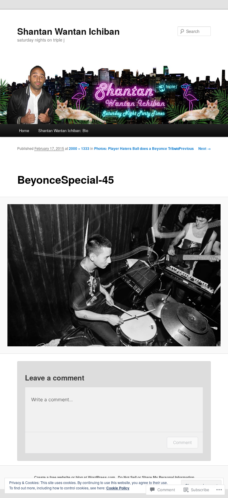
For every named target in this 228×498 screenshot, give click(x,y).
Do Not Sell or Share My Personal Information (156, 477)
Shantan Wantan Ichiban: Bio (63, 130)
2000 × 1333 (79, 148)
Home (24, 130)
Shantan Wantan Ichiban (68, 31)
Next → (204, 148)
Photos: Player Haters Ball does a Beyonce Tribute (137, 148)
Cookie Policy (117, 488)
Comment (182, 442)
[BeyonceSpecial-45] (114, 275)
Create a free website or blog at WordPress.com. (75, 477)
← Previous (184, 148)
